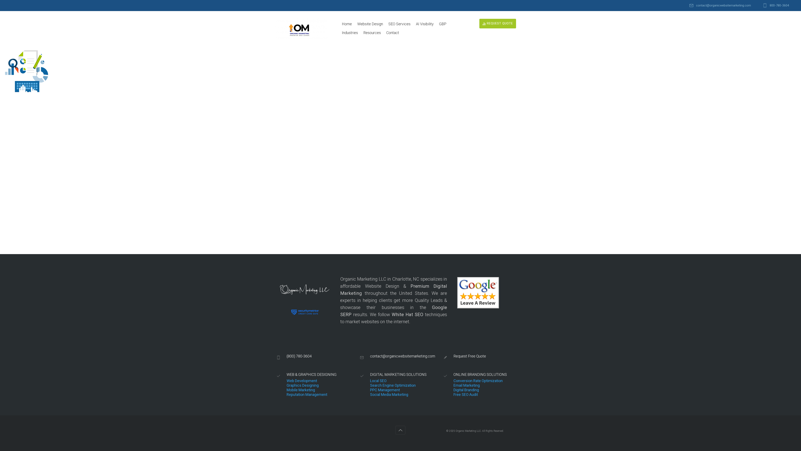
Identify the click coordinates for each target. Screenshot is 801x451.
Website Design (370, 24)
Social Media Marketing (389, 394)
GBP (442, 24)
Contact (392, 32)
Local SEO (378, 381)
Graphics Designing (303, 385)
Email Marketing (466, 385)
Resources (372, 32)
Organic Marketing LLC (468, 430)
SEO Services (399, 24)
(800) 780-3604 (299, 356)
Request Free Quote (469, 356)
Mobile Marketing (301, 390)
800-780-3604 (779, 5)
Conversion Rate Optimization (478, 381)
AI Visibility (425, 24)
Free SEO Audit (465, 394)
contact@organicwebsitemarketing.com (723, 5)
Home (347, 24)
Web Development (302, 381)
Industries (350, 32)
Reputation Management (307, 394)
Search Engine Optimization (393, 385)
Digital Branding (466, 390)
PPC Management (385, 390)
